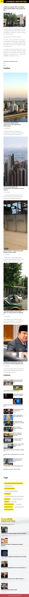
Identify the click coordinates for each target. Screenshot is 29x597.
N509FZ (6, 55)
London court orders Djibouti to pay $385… (18, 445)
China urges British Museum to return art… (18, 381)
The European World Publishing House (13, 483)
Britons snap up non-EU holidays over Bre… (17, 434)
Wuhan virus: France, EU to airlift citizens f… (13, 578)
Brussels (6, 501)
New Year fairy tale (19, 506)
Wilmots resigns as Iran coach (9, 589)
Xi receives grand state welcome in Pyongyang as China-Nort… (12, 124)
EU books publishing (9, 488)
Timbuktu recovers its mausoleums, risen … (18, 460)
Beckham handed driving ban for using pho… (18, 423)
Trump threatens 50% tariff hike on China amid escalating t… (13, 312)
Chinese (16, 1)
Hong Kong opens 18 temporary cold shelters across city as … (14, 188)
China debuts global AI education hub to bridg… (14, 556)
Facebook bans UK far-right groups (18, 439)
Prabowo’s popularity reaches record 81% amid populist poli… (14, 362)
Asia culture (7, 493)
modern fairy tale (8, 509)
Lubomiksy (18, 504)
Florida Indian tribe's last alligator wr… (14, 466)
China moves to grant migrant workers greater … (14, 533)
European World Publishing (11, 491)
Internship (13, 501)
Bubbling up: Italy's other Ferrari (12, 469)
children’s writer (8, 506)
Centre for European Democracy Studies (14, 496)
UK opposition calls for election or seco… (18, 411)
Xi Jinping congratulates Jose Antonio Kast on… (14, 567)
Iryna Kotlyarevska (9, 504)
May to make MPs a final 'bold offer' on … (18, 416)
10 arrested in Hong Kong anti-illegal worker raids (14, 251)
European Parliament (17, 499)
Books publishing (8, 485)
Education (7, 499)
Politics (6, 120)
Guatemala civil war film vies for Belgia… (18, 395)
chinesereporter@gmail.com (7, 524)
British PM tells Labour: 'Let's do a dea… (18, 428)
